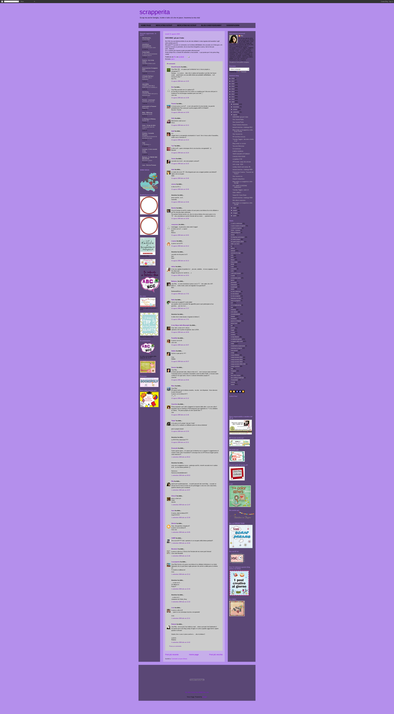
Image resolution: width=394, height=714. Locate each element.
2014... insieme (235, 230)
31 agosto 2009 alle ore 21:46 (180, 415)
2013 (233, 91)
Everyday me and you (148, 101)
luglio (235, 208)
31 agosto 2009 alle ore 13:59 (180, 112)
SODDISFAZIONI (232, 25)
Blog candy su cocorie (239, 143)
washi (232, 384)
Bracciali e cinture (147, 160)
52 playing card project (237, 237)
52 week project (235, 239)
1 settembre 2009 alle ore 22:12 (180, 574)
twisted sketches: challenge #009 (242, 169)
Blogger (204, 697)
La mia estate (146, 39)
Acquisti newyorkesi (239, 179)
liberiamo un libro (236, 298)
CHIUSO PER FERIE (239, 156)
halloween (234, 284)
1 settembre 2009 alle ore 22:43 (180, 589)
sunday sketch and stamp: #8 (241, 167)
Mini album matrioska (239, 200)
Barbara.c (174, 281)
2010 (233, 99)
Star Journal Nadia (238, 119)
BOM (232, 264)
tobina (173, 266)
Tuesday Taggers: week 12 (241, 190)
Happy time (145, 108)
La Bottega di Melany (149, 119)
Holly (173, 118)
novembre (236, 107)
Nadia (173, 299)
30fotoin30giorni (235, 232)
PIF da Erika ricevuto (239, 137)
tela (232, 373)
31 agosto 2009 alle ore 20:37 (180, 361)
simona (173, 184)
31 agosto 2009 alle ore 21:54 (180, 431)
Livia (172, 607)
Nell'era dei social (147, 114)
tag (232, 368)
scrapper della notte (237, 341)
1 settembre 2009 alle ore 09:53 (180, 475)
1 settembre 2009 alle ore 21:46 (180, 556)
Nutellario (234, 318)
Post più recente (172, 655)
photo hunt (234, 323)
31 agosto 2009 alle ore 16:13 (180, 260)
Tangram (233, 371)
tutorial (233, 382)
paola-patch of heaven (149, 106)
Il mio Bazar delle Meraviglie (180, 325)
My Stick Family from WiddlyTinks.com (197, 692)
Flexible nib (145, 120)
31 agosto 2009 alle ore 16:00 (180, 218)
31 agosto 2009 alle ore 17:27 (180, 308)
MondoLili (174, 549)
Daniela (173, 208)
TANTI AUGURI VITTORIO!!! (241, 154)
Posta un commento (175, 646)
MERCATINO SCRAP (164, 25)
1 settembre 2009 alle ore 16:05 (180, 532)
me (232, 307)
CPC (232, 271)
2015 (233, 86)
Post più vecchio (216, 655)
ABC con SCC (235, 244)
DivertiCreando (176, 67)
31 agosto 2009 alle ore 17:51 (180, 319)
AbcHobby (145, 92)
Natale (233, 316)
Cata (143, 143)
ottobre (235, 109)
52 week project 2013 (237, 241)
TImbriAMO (234, 380)
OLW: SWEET (237, 192)
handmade (234, 287)
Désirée (173, 523)
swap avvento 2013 (236, 357)
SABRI (173, 538)
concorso (233, 269)
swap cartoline (235, 366)
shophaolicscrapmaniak (238, 346)
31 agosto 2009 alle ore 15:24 (180, 153)
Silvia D (173, 496)
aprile (235, 215)
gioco (173, 59)
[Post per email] (188, 57)
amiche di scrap (235, 253)
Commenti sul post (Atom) (179, 659)
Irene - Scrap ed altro (149, 125)
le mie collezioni (236, 291)
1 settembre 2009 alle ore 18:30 (180, 543)
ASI (232, 255)
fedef (172, 131)
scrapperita (155, 12)
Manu (173, 386)
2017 (233, 81)
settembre (236, 112)
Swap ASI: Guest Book (239, 195)
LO (232, 303)
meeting (233, 309)
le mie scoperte (235, 296)
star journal (234, 350)
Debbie (173, 351)
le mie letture (235, 294)
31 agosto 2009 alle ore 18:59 (180, 332)
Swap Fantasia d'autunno (240, 124)
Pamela (173, 103)
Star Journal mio (237, 134)
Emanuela (174, 448)
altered (233, 251)
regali (232, 330)
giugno (235, 210)
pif (231, 325)
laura (173, 510)
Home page (194, 655)
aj (231, 246)
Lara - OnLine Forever (149, 165)
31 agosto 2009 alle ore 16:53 (180, 275)
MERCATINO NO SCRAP (186, 25)
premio (233, 328)
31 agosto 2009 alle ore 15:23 (180, 140)
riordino (233, 334)
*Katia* (173, 420)
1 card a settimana (236, 223)
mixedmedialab (235, 314)
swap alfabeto (235, 355)
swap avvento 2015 (236, 362)
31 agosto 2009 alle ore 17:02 (180, 294)
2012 (233, 94)
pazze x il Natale (236, 321)
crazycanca (174, 224)
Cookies (144, 152)
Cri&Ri (233, 275)
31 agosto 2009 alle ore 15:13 (180, 125)
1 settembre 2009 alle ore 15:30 (180, 517)
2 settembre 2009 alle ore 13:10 (180, 602)
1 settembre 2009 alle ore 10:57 (180, 490)
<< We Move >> (146, 144)
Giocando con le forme (148, 71)
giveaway (234, 282)
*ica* (172, 146)
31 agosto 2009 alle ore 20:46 (180, 380)
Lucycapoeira (175, 562)
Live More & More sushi (148, 63)
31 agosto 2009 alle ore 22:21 (180, 442)
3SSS (232, 235)
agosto (235, 114)
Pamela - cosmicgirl (148, 100)
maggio (235, 213)
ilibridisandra (146, 38)
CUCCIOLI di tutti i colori (149, 47)
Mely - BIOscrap (147, 112)
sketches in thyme (236, 348)
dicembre (236, 104)
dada (172, 169)
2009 (233, 102)
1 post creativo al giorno (238, 226)
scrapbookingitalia (236, 339)
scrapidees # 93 (237, 159)
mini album (234, 312)
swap (232, 353)
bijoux (232, 260)
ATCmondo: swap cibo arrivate (242, 162)
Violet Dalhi (146, 52)
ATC (232, 257)
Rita (172, 481)
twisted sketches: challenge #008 (242, 197)
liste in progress (235, 300)
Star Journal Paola (238, 122)
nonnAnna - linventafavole (146, 45)
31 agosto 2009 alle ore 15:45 (180, 178)
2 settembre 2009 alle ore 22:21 (180, 618)
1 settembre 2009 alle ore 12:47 (180, 504)
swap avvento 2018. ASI (238, 364)
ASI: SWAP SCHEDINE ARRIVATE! (240, 186)
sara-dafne (145, 84)
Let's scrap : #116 (238, 164)
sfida (232, 343)
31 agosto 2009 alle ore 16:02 (180, 235)
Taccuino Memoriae (238, 146)
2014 (233, 89)
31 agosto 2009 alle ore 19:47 (180, 345)
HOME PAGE (146, 25)
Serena (173, 158)
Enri (172, 87)
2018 (233, 78)
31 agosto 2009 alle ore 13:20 (180, 81)
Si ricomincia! (237, 149)
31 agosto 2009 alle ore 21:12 (180, 398)
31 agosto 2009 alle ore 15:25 (180, 163)
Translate (243, 72)
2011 (233, 97)
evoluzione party (236, 278)
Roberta (173, 624)
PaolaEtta (174, 338)
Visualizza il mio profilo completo (239, 62)
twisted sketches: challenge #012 (242, 127)
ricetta (233, 332)
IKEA (232, 289)
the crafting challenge (237, 377)
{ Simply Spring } (147, 76)
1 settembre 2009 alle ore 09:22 (180, 457)
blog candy (234, 262)
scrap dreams (235, 337)
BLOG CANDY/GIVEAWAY (211, 25)
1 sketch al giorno (236, 228)
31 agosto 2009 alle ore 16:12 (180, 246)
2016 (233, 84)
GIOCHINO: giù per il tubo (240, 117)
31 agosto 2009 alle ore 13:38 (180, 98)
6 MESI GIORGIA (238, 151)
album (233, 248)
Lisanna (173, 241)
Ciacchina (174, 404)
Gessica (173, 367)
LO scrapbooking (236, 305)
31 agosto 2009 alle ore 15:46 (180, 202)
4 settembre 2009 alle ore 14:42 (180, 642)
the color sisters (236, 375)
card (232, 266)
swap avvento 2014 (236, 359)
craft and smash (236, 273)
